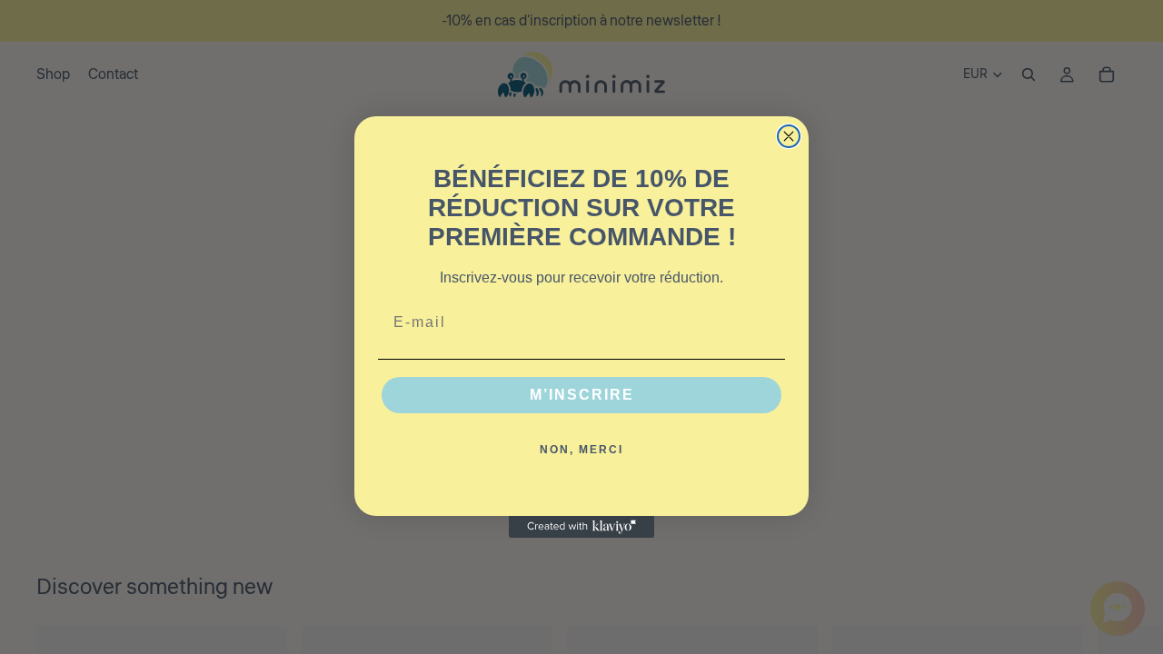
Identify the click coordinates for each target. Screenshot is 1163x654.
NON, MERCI (581, 449)
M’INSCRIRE (582, 394)
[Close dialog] (789, 136)
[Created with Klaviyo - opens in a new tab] (581, 527)
